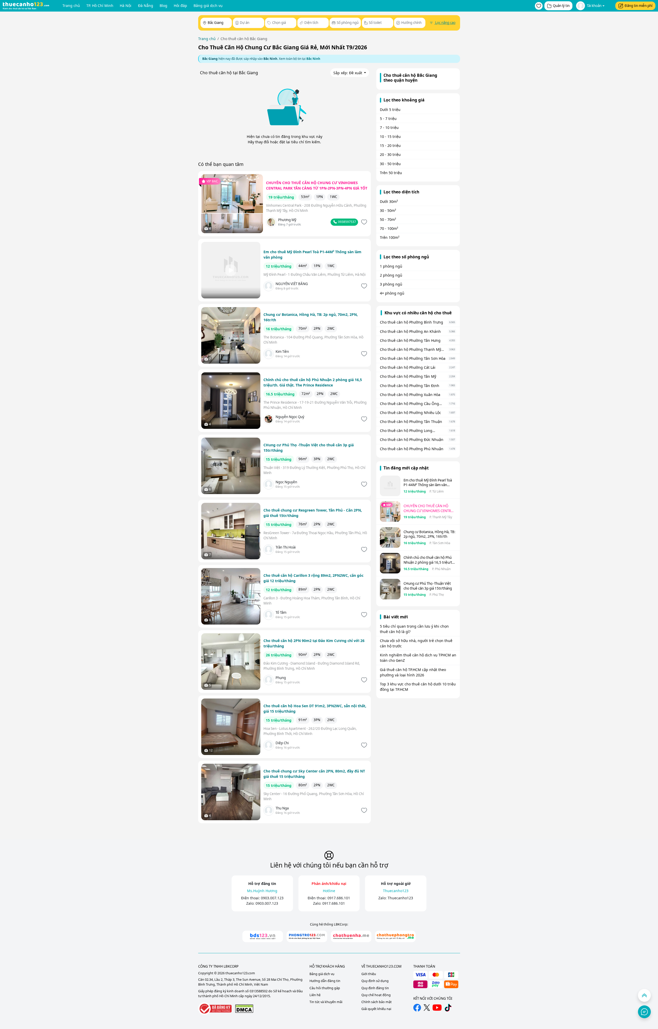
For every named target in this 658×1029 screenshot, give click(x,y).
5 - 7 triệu (388, 118)
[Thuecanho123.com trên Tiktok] (448, 1008)
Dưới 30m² (389, 201)
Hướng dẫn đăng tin (324, 981)
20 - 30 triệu (390, 154)
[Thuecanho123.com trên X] (427, 1007)
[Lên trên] (644, 995)
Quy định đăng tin (375, 988)
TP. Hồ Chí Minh (99, 5)
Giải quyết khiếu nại (376, 1009)
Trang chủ (71, 5)
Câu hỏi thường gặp (324, 988)
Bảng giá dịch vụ (208, 5)
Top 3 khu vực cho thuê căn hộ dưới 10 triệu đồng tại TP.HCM (418, 687)
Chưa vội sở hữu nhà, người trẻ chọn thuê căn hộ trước (416, 643)
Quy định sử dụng (375, 981)
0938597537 (346, 222)
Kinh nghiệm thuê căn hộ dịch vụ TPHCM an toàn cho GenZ (418, 658)
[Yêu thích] (363, 222)
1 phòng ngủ (391, 266)
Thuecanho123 (400, 897)
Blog (163, 5)
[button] (539, 6)
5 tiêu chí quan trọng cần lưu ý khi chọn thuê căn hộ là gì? (414, 629)
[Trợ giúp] (644, 1011)
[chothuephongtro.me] (395, 936)
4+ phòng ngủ (392, 293)
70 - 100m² (389, 228)
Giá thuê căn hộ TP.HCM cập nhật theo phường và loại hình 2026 (413, 672)
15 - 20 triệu (390, 145)
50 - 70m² (388, 219)
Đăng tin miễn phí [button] (638, 5)
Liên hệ (315, 995)
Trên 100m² (389, 237)
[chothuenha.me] (351, 936)
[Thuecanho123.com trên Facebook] (417, 1008)
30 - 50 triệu (390, 163)
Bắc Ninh (313, 58)
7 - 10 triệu (389, 127)
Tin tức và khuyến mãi (325, 1002)
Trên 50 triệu (391, 172)
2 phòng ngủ (391, 275)
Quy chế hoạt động (376, 995)
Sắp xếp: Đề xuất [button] (348, 72)
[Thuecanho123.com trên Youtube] (437, 1007)
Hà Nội (125, 5)
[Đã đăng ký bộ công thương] (215, 1008)
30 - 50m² (388, 210)
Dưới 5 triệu (390, 109)
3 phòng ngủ (391, 284)
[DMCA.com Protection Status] (244, 1008)
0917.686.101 (338, 897)
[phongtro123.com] (307, 936)
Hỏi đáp (180, 5)
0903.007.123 (272, 897)
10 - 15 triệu (390, 136)
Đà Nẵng (145, 5)
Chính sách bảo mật (376, 1002)
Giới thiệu (368, 974)
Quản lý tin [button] (561, 5)
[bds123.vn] (262, 936)
